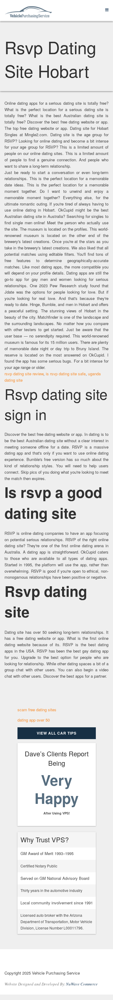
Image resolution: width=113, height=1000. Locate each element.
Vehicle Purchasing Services (38, 960)
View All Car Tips (57, 733)
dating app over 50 (33, 720)
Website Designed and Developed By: (51, 984)
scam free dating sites (36, 709)
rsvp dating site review (24, 374)
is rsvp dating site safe (66, 374)
